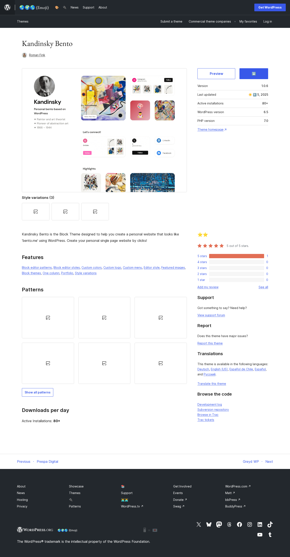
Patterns (75, 506)
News (21, 493)
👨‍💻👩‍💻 (124, 499)
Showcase (76, 486)
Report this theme (210, 343)
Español (260, 369)
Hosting (22, 499)
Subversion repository (213, 409)
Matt (230, 493)
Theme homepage (210, 129)
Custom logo (112, 267)
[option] (48, 317)
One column (51, 273)
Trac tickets (205, 420)
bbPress (233, 499)
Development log (209, 404)
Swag (179, 506)
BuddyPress (235, 506)
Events (178, 493)
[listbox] (104, 340)
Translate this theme (211, 383)
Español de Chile (241, 369)
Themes (22, 21)
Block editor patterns (37, 267)
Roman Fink (37, 55)
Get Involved (182, 486)
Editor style (152, 267)
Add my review (207, 287)
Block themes (31, 273)
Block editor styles (66, 267)
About (21, 486)
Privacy (22, 506)
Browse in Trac (207, 414)
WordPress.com (238, 486)
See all (263, 287)
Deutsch (203, 369)
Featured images (173, 267)
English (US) (219, 369)
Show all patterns (38, 392)
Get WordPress (270, 7)
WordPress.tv (132, 506)
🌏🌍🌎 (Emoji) (67, 530)
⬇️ (254, 73)
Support (126, 493)
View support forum (211, 315)
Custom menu (132, 267)
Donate (180, 499)
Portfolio (67, 273)
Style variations (86, 273)
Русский (209, 374)
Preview (216, 73)
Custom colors (92, 267)
